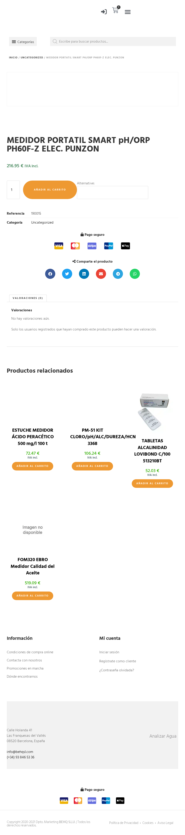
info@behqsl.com (20, 752)
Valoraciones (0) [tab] (28, 298)
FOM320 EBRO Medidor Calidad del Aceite (33, 566)
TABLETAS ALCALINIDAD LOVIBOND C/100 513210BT (152, 451)
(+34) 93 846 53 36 (20, 757)
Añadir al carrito (50, 190)
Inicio (13, 58)
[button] (127, 11)
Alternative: (86, 183)
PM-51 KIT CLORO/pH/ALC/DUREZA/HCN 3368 (103, 437)
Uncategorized (32, 58)
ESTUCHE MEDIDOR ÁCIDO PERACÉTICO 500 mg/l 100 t (33, 437)
